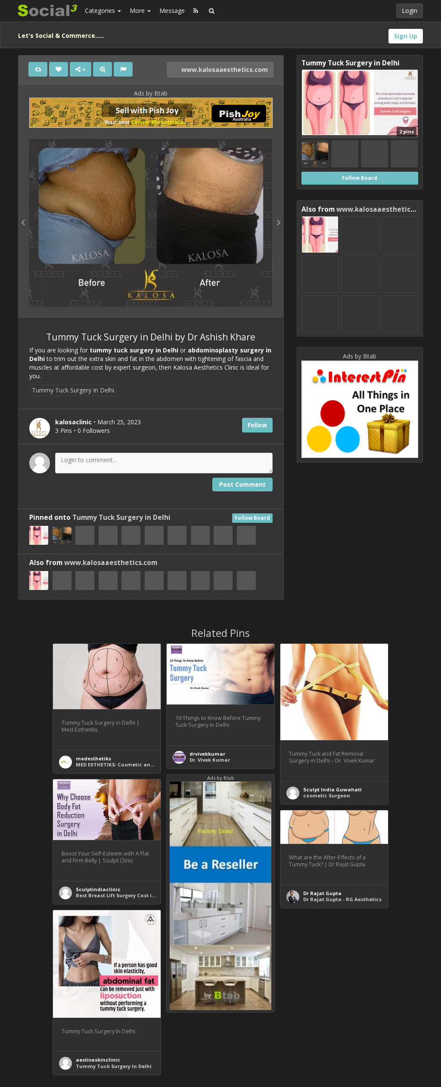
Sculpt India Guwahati (332, 789)
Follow (257, 425)
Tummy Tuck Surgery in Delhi (121, 517)
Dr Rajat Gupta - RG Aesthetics (342, 899)
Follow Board (252, 518)
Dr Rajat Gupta (322, 893)
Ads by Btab (151, 93)
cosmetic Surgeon (326, 795)
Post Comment (242, 484)
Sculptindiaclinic (98, 889)
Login (409, 10)
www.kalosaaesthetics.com (224, 69)
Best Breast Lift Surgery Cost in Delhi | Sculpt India (141, 895)
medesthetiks (93, 758)
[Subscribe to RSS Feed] (195, 11)
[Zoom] (102, 69)
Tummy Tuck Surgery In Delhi (73, 390)
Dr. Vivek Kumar (209, 760)
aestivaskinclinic (98, 1059)
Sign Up (405, 36)
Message (172, 10)
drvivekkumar (207, 753)
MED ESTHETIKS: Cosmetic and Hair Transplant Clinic (144, 764)
